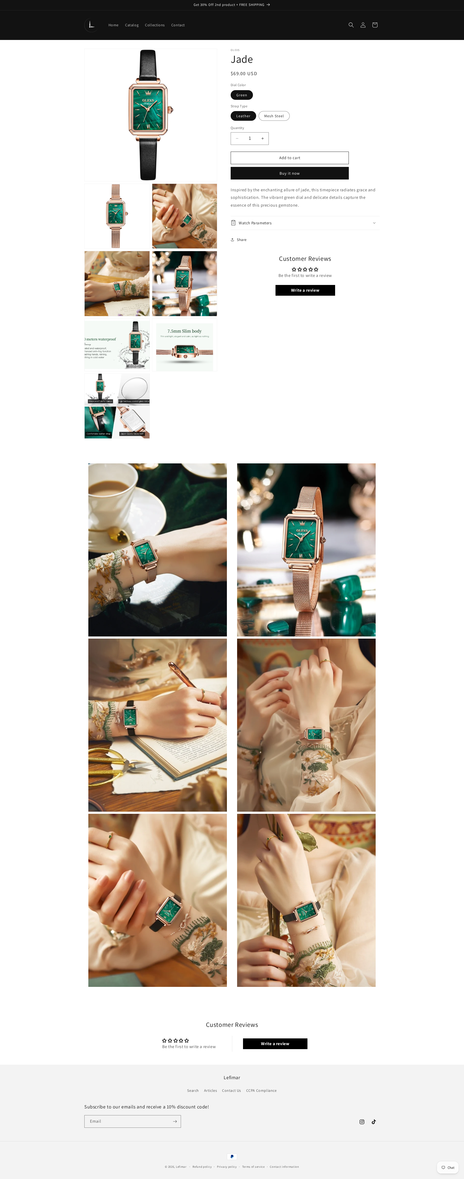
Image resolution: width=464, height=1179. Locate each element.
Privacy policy (227, 1167)
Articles (210, 1090)
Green (241, 94)
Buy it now (290, 172)
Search (193, 1090)
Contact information (284, 1167)
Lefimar (181, 1167)
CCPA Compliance (261, 1090)
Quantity (237, 128)
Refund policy (202, 1167)
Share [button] (242, 239)
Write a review (305, 290)
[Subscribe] (175, 1121)
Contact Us (231, 1090)
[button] (351, 25)
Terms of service (253, 1167)
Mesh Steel (274, 115)
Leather (243, 115)
